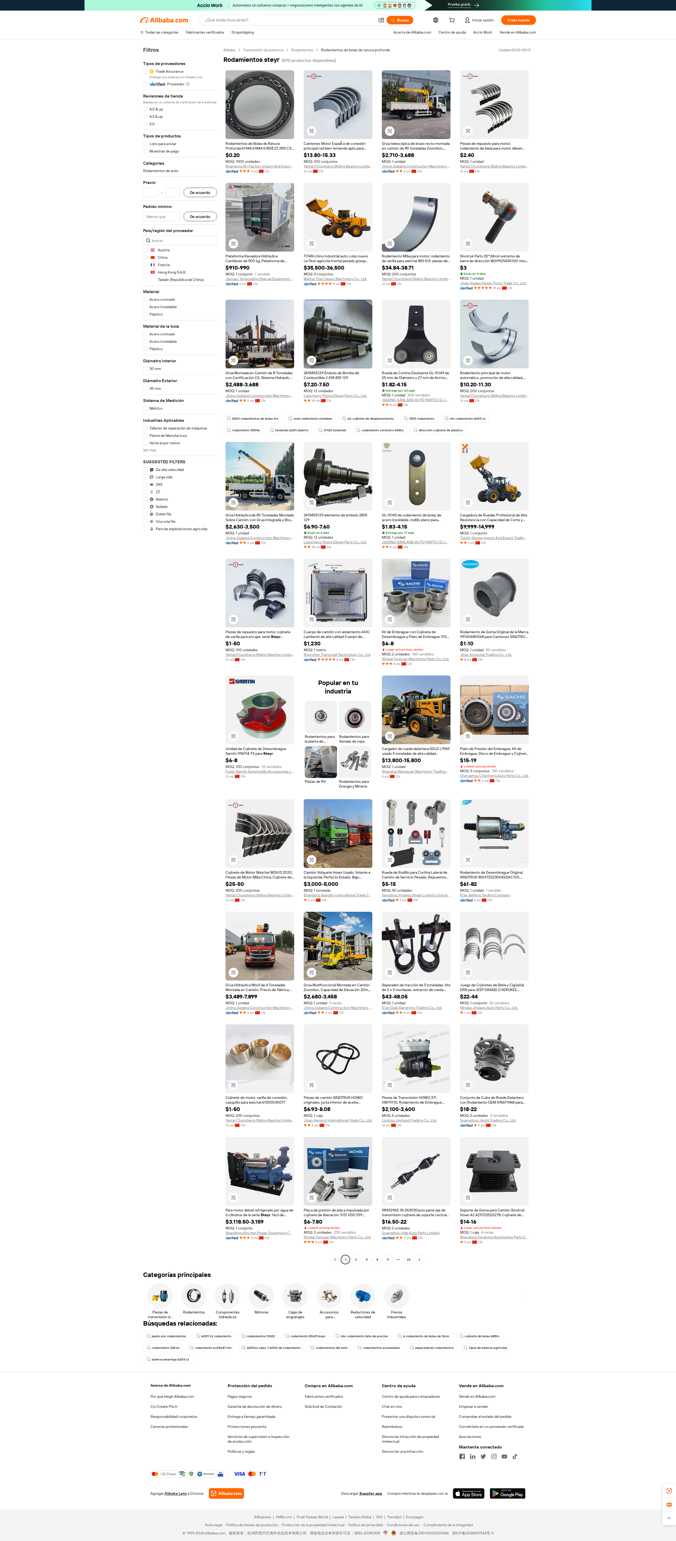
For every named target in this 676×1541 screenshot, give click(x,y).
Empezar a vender (473, 1406)
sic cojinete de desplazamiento (371, 418)
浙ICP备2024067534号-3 (473, 1533)
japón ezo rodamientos (169, 1336)
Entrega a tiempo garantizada (251, 1416)
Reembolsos (392, 1426)
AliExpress (262, 1517)
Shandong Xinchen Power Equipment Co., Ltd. (260, 1233)
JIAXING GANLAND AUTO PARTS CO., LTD (416, 400)
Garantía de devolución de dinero (255, 1406)
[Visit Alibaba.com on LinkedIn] (473, 1456)
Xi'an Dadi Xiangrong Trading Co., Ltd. (412, 1008)
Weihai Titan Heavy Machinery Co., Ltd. (335, 279)
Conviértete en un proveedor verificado (491, 1426)
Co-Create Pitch (164, 1406)
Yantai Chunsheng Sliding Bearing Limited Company (338, 166)
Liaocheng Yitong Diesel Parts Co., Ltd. (335, 396)
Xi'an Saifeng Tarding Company (485, 895)
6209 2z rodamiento (216, 1336)
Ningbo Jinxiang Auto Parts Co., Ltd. (489, 1008)
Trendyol (394, 1517)
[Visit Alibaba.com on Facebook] (462, 1456)
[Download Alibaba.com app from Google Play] (507, 1493)
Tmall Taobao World (312, 1517)
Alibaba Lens (176, 1493)
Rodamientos (302, 50)
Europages (415, 1517)
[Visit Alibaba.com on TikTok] (515, 1456)
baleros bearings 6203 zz (170, 1359)
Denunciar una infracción (402, 1451)
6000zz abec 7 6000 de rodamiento (274, 1348)
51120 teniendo (335, 430)
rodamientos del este (332, 1348)
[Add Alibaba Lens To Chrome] (226, 1493)
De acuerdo (200, 192)
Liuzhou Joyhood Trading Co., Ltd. (409, 1120)
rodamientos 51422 (261, 1336)
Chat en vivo (392, 1406)
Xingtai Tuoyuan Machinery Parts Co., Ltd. (415, 659)
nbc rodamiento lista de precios (364, 1336)
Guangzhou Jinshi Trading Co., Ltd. (488, 1120)
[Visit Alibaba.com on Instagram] (494, 1456)
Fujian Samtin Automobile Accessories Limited (260, 771)
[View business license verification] (385, 1533)
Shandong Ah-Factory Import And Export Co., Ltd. (260, 166)
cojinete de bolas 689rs (482, 1336)
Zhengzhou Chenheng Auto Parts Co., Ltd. (494, 776)
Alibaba (229, 50)
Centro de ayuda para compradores (411, 1396)
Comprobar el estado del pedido (485, 1416)
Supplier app (370, 1493)
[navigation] (180, 655)
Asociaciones (470, 1436)
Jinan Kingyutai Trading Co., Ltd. (486, 655)
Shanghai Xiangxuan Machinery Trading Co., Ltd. (416, 771)
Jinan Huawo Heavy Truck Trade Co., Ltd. (493, 283)
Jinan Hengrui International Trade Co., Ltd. (338, 1120)
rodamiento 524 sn (166, 1348)
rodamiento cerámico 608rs (382, 430)
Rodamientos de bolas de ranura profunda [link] (355, 50)
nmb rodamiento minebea (313, 418)
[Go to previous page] (335, 1259)
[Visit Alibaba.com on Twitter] (483, 1456)
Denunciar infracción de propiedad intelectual (410, 1438)
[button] (381, 20)
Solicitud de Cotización (323, 1406)
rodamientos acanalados (381, 1348)
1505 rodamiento (421, 418)
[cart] (453, 21)
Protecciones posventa (247, 1426)
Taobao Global (359, 1517)
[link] (669, 1491)
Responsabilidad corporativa (174, 1416)
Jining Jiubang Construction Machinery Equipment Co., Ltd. (416, 166)
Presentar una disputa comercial (408, 1416)
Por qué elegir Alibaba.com (172, 1396)
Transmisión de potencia (263, 50)
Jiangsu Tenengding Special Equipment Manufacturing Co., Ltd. (260, 279)
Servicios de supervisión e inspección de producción (258, 1438)
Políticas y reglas (241, 1451)
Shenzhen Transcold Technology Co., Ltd (337, 655)
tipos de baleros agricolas (488, 1348)
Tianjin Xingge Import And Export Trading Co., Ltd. (494, 538)
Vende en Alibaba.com (477, 1396)
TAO (379, 1517)
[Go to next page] (419, 1259)
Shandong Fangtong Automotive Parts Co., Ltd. (494, 1237)
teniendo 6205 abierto (291, 430)
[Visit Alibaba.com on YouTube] (504, 1456)
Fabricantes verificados (324, 1396)
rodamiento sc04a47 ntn (213, 1348)
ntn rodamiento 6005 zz (468, 418)
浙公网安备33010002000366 (424, 1533)
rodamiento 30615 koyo (307, 1336)
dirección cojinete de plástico (441, 430)
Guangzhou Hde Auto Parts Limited (410, 1233)
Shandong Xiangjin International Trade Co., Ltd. (338, 895)
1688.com (284, 1517)
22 (409, 1259)
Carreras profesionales (169, 1426)
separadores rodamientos (434, 1348)
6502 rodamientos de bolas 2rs (255, 418)
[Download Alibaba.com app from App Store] (469, 1493)
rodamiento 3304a (246, 430)
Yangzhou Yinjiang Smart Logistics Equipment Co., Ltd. (416, 895)
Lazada (338, 1517)
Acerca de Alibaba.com (171, 1385)
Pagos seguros (240, 1396)
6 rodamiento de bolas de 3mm (426, 1336)
